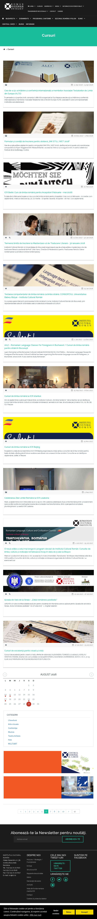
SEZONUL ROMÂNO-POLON (65, 19)
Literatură (12, 720)
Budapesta (10, 19)
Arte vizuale (13, 724)
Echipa (29, 866)
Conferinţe (12, 728)
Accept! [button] (84, 912)
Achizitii (30, 885)
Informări (30, 24)
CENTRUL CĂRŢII (8, 24)
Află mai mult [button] (35, 915)
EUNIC (80, 19)
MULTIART (12, 744)
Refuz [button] (68, 912)
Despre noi (48, 6)
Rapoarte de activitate (35, 873)
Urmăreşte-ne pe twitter (59, 865)
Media (57, 6)
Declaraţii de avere (34, 881)
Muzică (11, 732)
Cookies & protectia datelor (37, 899)
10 (63, 811)
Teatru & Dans (14, 736)
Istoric (29, 877)
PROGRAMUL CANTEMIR (42, 19)
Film (10, 740)
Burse (21, 24)
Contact (53, 11)
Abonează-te (72, 839)
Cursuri (40, 6)
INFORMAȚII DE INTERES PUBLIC (72, 6)
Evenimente (24, 19)
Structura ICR (32, 870)
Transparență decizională (37, 11)
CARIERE (60, 11)
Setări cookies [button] (55, 912)
